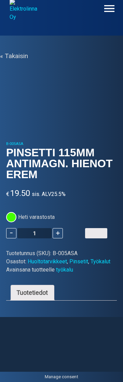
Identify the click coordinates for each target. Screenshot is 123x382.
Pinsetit (78, 261)
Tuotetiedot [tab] (32, 292)
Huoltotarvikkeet (47, 261)
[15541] (96, 233)
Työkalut (100, 261)
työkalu (64, 269)
